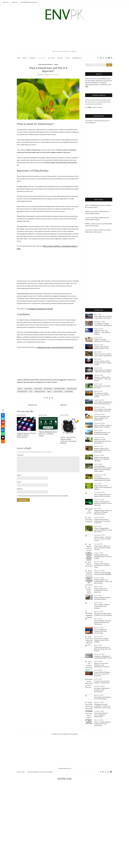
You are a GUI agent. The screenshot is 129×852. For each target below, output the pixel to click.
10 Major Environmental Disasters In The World (101, 347)
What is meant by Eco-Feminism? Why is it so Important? (101, 590)
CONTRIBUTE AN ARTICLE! (29, 2)
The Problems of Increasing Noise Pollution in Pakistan (102, 410)
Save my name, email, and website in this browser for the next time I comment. (43, 496)
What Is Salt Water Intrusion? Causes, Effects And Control (103, 317)
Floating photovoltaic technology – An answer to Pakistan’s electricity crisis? (102, 706)
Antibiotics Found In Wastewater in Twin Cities (102, 340)
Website (19, 489)
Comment (20, 455)
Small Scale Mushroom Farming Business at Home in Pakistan (103, 556)
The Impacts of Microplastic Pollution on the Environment (103, 614)
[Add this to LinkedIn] (3, 430)
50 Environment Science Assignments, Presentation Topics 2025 (102, 521)
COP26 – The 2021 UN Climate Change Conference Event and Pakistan (68, 440)
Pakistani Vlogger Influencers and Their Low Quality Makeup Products (103, 512)
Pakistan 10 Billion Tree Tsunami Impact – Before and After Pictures (103, 581)
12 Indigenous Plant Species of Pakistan (40, 309)
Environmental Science (45, 64)
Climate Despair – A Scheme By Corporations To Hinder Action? (102, 538)
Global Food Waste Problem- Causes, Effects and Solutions (103, 354)
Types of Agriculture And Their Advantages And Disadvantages (101, 418)
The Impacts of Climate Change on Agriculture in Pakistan (101, 394)
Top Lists (60, 58)
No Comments (54, 74)
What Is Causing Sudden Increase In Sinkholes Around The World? (103, 529)
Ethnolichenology (59, 388)
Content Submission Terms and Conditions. (40, 772)
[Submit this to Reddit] (3, 426)
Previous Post (32, 405)
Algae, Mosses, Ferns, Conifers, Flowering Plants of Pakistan (103, 487)
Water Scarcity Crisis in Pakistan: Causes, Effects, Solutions (101, 640)
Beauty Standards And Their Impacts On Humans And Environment (102, 622)
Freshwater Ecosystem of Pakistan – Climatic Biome (102, 682)
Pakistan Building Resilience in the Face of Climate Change (48, 434)
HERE (89, 107)
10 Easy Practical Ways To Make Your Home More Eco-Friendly (103, 649)
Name (19, 475)
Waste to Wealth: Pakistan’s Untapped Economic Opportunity (102, 723)
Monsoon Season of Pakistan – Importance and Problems (102, 371)
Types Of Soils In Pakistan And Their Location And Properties (102, 673)
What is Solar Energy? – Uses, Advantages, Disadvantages (101, 714)
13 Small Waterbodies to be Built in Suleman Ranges (102, 433)
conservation (28, 388)
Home (18, 58)
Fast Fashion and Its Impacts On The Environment (102, 698)
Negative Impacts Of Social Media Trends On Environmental (26, 435)
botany (20, 388)
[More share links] (3, 441)
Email (19, 482)
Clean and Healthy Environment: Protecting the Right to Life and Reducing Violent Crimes (103, 468)
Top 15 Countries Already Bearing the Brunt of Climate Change (103, 362)
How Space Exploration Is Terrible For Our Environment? (102, 689)
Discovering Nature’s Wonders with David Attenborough (100, 631)
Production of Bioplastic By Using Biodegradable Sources (103, 657)
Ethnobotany (48, 388)
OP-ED (67, 58)
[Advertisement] (64, 36)
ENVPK (87, 211)
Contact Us (14, 2)
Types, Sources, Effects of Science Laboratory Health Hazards (102, 547)
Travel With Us (76, 58)
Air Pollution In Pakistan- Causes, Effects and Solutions (103, 324)
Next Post (64, 405)
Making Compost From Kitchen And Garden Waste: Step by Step (102, 450)
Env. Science (42, 58)
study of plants (58, 391)
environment (38, 388)
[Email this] (3, 437)
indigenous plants (40, 391)
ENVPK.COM (64, 778)
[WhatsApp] (3, 434)
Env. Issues (51, 58)
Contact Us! (91, 122)
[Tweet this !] (3, 419)
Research (32, 58)
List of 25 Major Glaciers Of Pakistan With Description (102, 495)
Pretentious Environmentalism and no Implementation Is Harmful (102, 478)
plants (49, 391)
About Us (5, 2)
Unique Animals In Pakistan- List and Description (102, 598)
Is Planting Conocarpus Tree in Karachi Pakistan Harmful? (54, 347)
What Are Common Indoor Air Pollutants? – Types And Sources (102, 378)
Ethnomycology (71, 388)
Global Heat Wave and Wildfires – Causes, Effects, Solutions (102, 332)
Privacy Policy (21, 772)
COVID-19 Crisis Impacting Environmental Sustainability (102, 573)
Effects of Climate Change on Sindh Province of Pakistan (103, 426)
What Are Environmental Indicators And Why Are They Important (103, 503)
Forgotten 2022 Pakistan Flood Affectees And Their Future (102, 565)
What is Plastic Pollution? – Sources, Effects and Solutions (102, 606)
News (24, 58)
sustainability (69, 391)
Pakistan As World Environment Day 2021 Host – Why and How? (103, 441)
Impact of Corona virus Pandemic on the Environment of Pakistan (101, 665)
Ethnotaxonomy (22, 391)
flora (31, 391)
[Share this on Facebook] (3, 415)
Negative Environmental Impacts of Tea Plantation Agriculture (101, 459)
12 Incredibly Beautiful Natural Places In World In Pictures (103, 403)
